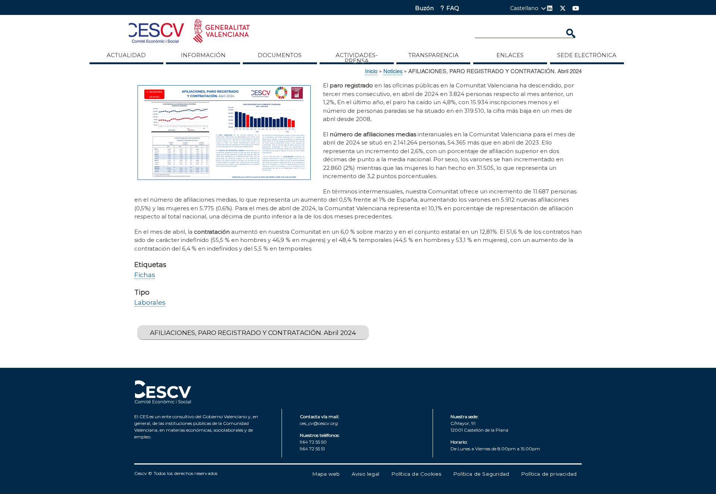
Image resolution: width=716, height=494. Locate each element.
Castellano (524, 8)
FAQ (452, 8)
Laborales (150, 302)
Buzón (424, 8)
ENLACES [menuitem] (510, 55)
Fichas (144, 275)
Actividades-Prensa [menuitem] (357, 58)
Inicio (371, 71)
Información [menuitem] (203, 55)
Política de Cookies (416, 474)
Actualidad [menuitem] (126, 55)
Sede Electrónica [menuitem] (586, 55)
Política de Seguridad (481, 474)
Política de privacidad (549, 474)
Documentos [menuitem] (280, 55)
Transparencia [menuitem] (433, 55)
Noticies (392, 71)
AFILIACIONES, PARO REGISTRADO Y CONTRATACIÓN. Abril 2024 (253, 332)
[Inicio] (189, 32)
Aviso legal (365, 474)
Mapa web (326, 474)
